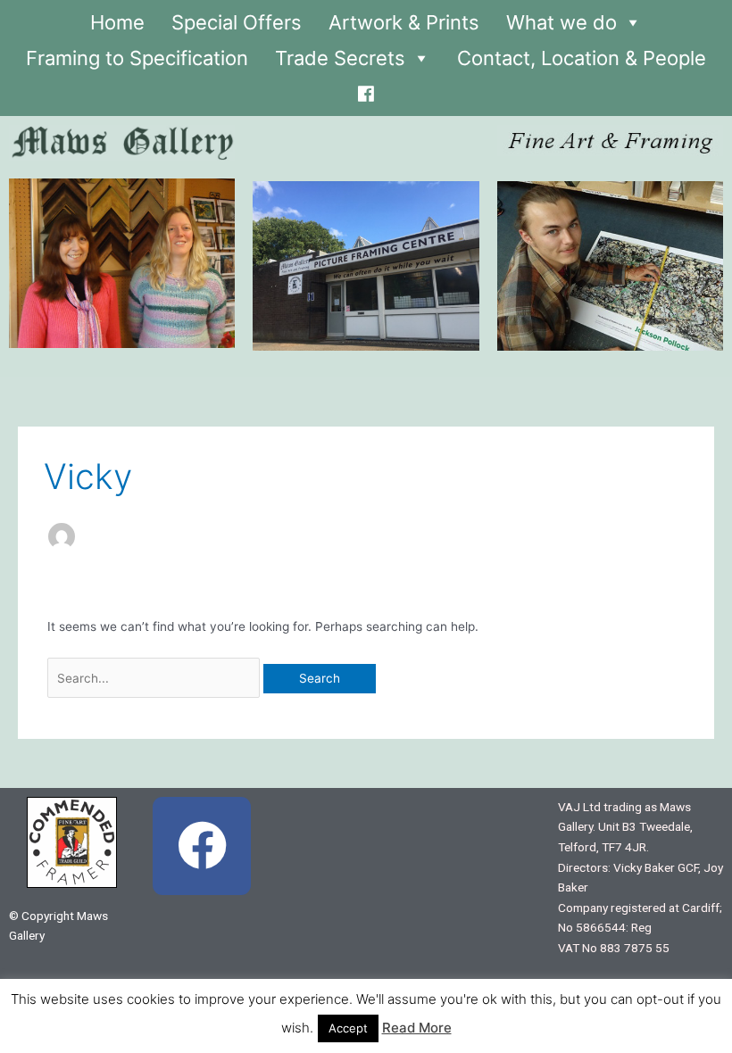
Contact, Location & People (581, 58)
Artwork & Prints (404, 22)
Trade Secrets (340, 58)
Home (117, 22)
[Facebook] (366, 89)
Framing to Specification (137, 58)
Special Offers (236, 22)
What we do (561, 22)
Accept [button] (348, 1028)
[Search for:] (155, 678)
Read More (417, 1027)
